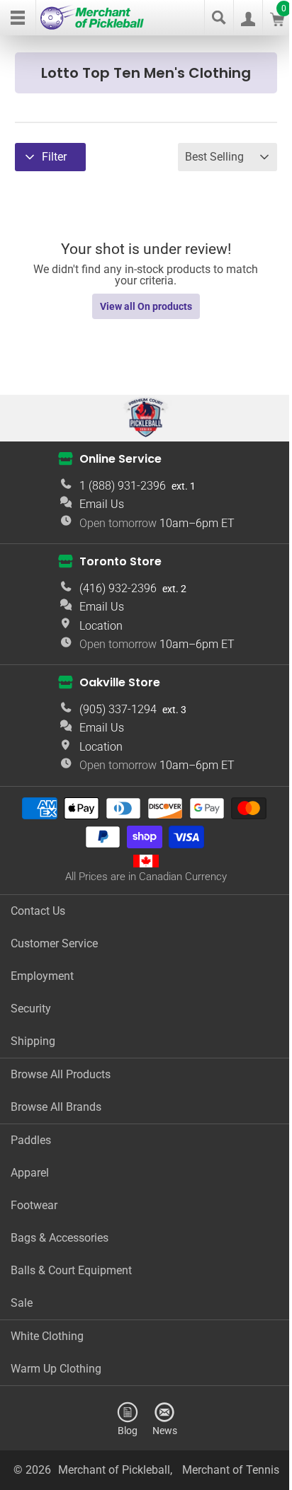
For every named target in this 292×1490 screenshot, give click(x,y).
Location (101, 626)
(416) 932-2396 (118, 588)
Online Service (120, 459)
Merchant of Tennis (230, 1470)
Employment (42, 976)
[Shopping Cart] (277, 22)
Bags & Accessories (59, 1237)
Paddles (31, 1140)
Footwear (34, 1205)
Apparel (30, 1172)
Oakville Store (119, 682)
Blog (127, 1430)
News (164, 1430)
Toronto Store (120, 561)
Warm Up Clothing (56, 1368)
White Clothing (47, 1336)
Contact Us (38, 911)
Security (31, 1008)
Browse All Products (61, 1074)
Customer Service (54, 943)
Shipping (33, 1041)
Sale (22, 1303)
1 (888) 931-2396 (122, 485)
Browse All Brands (56, 1107)
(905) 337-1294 (118, 709)
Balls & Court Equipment (71, 1270)
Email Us (101, 504)
